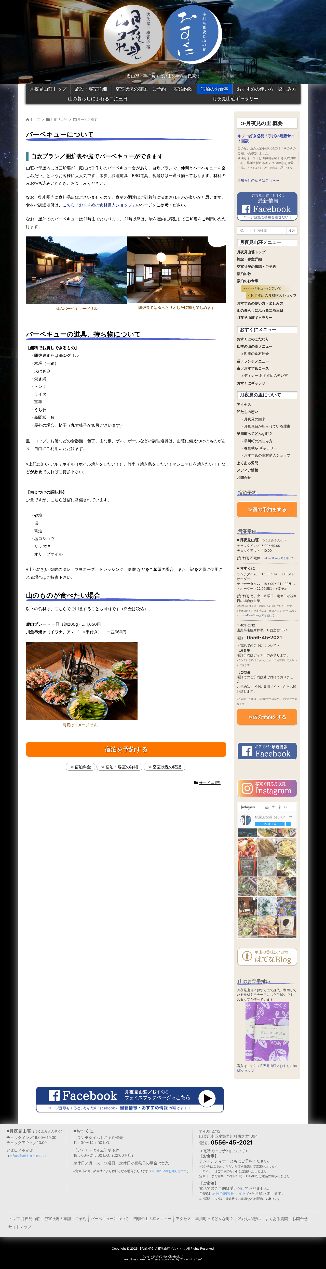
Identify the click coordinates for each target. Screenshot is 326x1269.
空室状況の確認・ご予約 (140, 89)
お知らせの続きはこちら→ (258, 180)
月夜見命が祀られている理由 (267, 426)
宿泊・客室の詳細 (121, 766)
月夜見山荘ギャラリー (235, 98)
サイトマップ (19, 1226)
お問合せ (244, 478)
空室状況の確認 (167, 766)
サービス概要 (87, 119)
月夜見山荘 (58, 119)
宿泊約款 (183, 89)
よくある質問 (247, 463)
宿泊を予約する (126, 749)
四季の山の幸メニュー (255, 346)
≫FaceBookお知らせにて (278, 558)
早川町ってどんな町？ (255, 434)
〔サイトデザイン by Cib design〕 (163, 1256)
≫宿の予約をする (267, 509)
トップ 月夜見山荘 (24, 1218)
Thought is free (191, 1259)
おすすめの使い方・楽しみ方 (266, 89)
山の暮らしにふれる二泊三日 (98, 98)
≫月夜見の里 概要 (262, 123)
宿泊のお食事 (214, 89)
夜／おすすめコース (253, 368)
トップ (35, 119)
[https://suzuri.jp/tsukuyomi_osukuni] (267, 1031)
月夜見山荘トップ (48, 89)
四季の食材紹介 (256, 354)
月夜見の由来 (254, 419)
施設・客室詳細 (91, 89)
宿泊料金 (83, 766)
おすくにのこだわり (253, 339)
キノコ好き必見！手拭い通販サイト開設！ (266, 138)
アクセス (244, 405)
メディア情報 (247, 470)
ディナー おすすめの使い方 (266, 376)
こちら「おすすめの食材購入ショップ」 (99, 204)
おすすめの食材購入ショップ (271, 295)
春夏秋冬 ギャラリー (260, 448)
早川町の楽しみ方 (258, 441)
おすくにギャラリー (253, 383)
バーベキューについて (263, 288)
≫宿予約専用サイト (229, 1193)
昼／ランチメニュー (253, 361)
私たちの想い (247, 412)
